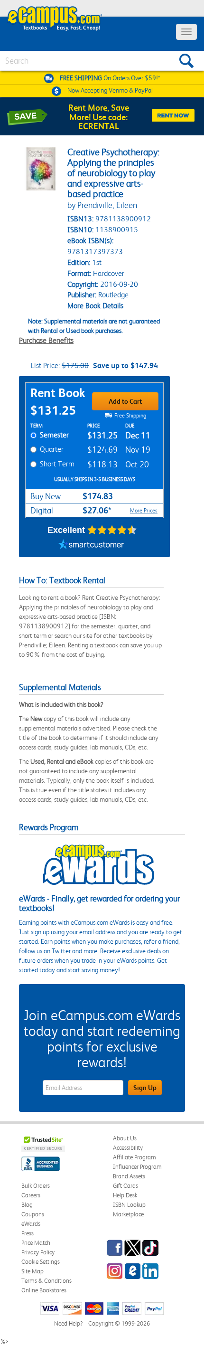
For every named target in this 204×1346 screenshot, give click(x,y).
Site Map (32, 1271)
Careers (30, 1195)
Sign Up (145, 1087)
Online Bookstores (43, 1290)
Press (27, 1233)
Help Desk (125, 1195)
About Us (125, 1138)
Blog (27, 1204)
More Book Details (95, 305)
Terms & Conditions (46, 1280)
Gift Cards (125, 1185)
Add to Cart (125, 401)
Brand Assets (129, 1176)
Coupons (32, 1214)
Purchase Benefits (46, 340)
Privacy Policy (38, 1252)
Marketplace (128, 1214)
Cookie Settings (40, 1261)
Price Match (35, 1242)
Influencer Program (137, 1166)
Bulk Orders (35, 1185)
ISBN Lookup (129, 1204)
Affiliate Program (134, 1157)
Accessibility (128, 1147)
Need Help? (68, 1323)
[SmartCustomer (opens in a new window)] (91, 545)
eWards (30, 1223)
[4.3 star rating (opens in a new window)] (112, 530)
